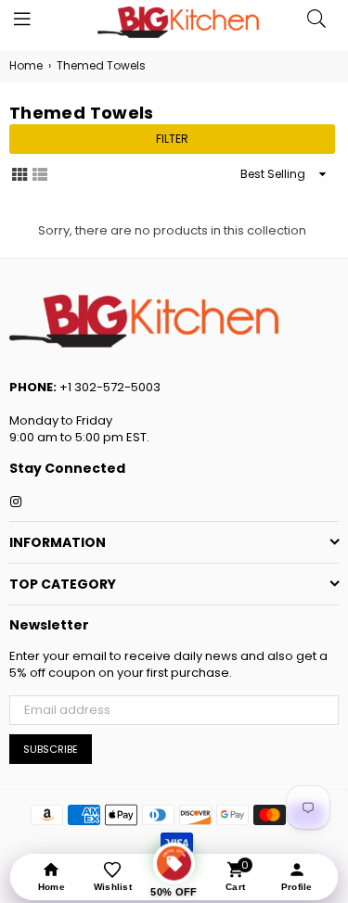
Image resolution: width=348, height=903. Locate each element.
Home (26, 65)
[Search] (316, 23)
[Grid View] (19, 173)
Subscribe (50, 749)
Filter (172, 138)
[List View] (40, 173)
